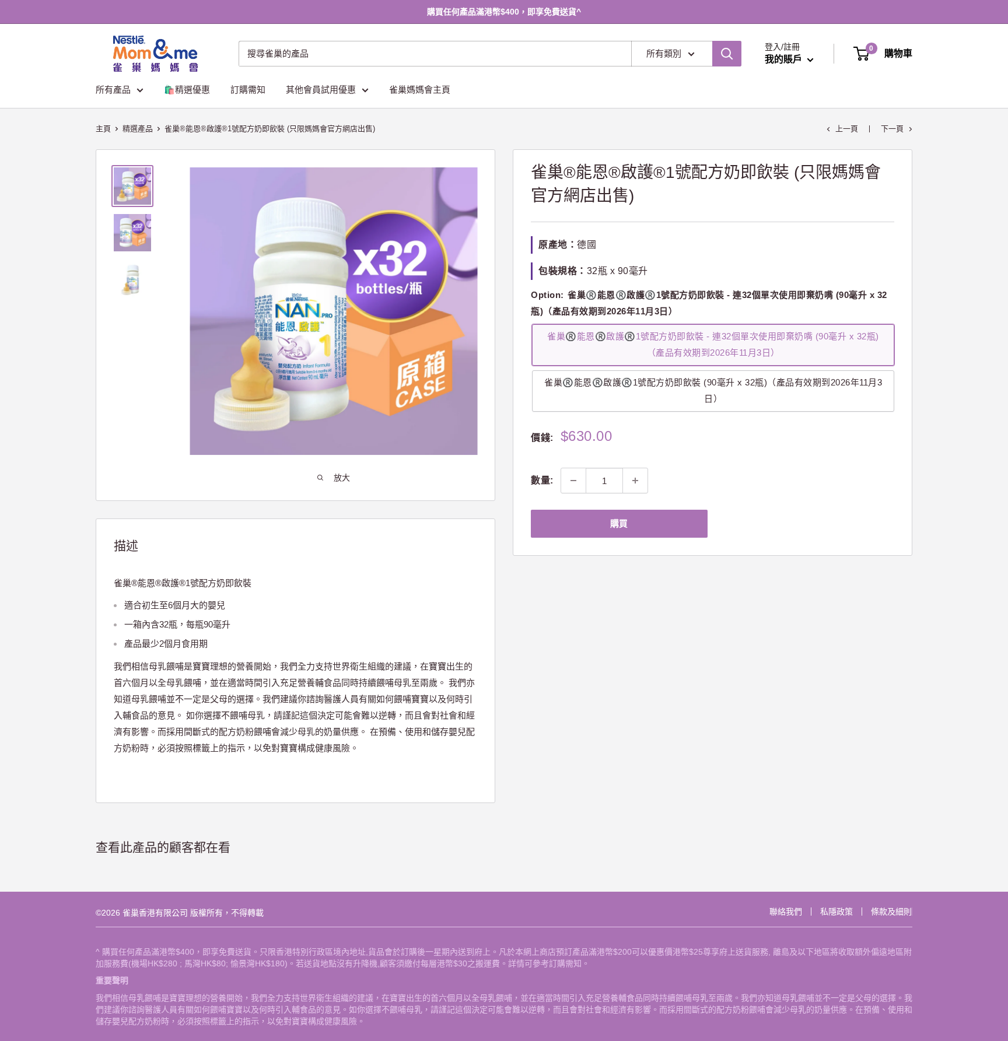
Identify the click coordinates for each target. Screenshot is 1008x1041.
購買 (619, 523)
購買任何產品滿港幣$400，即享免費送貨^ (504, 11)
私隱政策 (836, 911)
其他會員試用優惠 (321, 89)
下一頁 (892, 128)
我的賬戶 (784, 59)
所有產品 (113, 89)
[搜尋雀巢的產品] (726, 53)
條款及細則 (891, 911)
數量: (542, 480)
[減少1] (573, 480)
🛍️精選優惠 (187, 89)
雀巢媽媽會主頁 (419, 89)
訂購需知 (247, 89)
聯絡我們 (785, 911)
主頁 (103, 128)
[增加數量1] (635, 480)
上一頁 (846, 128)
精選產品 (138, 128)
